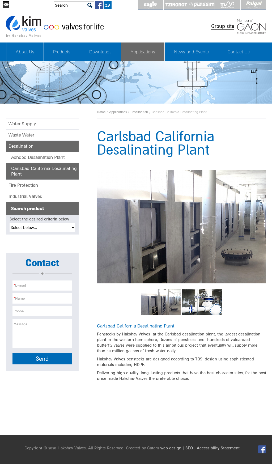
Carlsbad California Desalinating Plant (44, 171)
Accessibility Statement (218, 448)
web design (170, 448)
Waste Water (21, 135)
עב (107, 5)
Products (61, 51)
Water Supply (22, 124)
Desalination (139, 112)
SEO (189, 448)
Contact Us (239, 51)
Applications (142, 51)
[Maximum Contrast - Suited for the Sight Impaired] (6, 4)
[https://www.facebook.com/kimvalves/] (99, 5)
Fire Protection (23, 185)
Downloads (100, 51)
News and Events (191, 51)
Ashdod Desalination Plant (38, 157)
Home (101, 112)
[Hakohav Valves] (107, 26)
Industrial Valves (25, 196)
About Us (25, 51)
